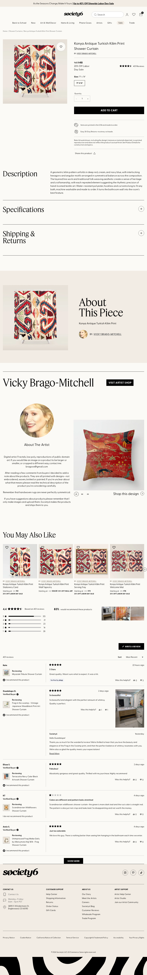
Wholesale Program (91, 914)
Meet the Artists (89, 898)
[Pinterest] (133, 873)
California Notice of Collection (49, 937)
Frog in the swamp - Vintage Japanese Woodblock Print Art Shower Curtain (26, 706)
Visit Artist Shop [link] (120, 382)
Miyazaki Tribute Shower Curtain (27, 674)
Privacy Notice (9, 937)
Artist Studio (120, 898)
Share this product (83, 153)
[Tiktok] (141, 873)
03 (88, 494)
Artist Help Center (123, 894)
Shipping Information (55, 898)
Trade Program (89, 918)
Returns (49, 902)
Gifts (109, 22)
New (33, 22)
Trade (132, 22)
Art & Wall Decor (48, 22)
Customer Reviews (90, 910)
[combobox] (108, 14)
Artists (99, 22)
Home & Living (68, 22)
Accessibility (118, 937)
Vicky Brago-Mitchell (86, 53)
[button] (132, 66)
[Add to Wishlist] (7, 547)
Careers (85, 902)
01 (76, 494)
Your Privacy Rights (136, 937)
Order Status (52, 906)
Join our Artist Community (126, 902)
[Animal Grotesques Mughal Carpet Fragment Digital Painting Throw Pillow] (109, 455)
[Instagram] (125, 873)
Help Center (51, 894)
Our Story (86, 894)
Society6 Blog (88, 906)
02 (82, 494)
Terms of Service (72, 937)
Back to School (19, 22)
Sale (120, 22)
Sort (120, 657)
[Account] (126, 14)
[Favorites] (133, 14)
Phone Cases (85, 22)
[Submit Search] (95, 15)
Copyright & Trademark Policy (96, 937)
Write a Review (134, 647)
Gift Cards (51, 910)
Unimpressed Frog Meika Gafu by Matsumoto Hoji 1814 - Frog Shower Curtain (26, 841)
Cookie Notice (25, 937)
